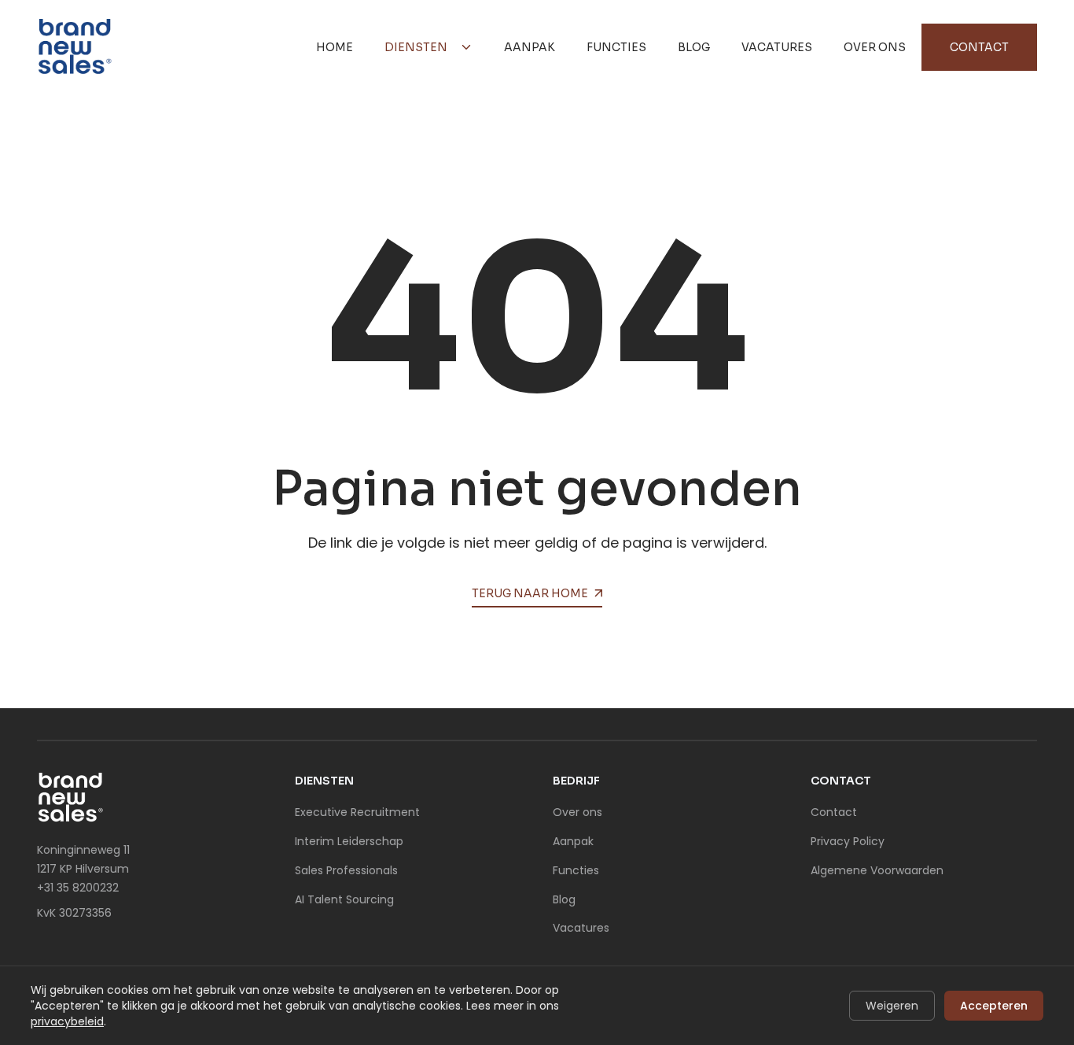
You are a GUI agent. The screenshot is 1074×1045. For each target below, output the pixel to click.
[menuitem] (334, 47)
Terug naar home (530, 593)
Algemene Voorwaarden (877, 870)
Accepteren (994, 1006)
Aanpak (529, 47)
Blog (694, 47)
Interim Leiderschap (349, 841)
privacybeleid (67, 1021)
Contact (979, 47)
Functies (616, 47)
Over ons (875, 47)
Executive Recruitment (357, 812)
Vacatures (776, 47)
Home (334, 47)
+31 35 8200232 (78, 887)
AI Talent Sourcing (344, 899)
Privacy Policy (848, 841)
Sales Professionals (346, 870)
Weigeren (892, 1006)
